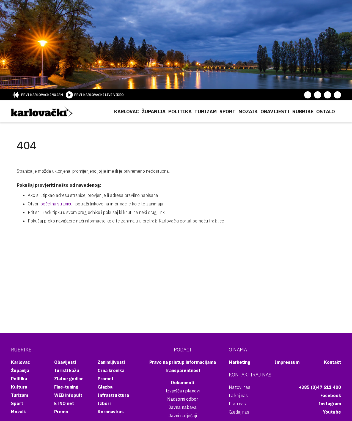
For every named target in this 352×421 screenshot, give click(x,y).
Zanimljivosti (111, 362)
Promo (61, 411)
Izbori (104, 403)
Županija (154, 111)
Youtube (332, 412)
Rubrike (303, 111)
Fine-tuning (66, 387)
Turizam (205, 111)
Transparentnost (182, 370)
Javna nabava (183, 407)
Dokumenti (182, 382)
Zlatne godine (69, 378)
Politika (180, 111)
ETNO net (64, 403)
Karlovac (126, 111)
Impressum (287, 362)
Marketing (239, 362)
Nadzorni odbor (182, 399)
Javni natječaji (183, 415)
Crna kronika (111, 370)
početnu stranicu (56, 204)
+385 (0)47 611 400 (320, 387)
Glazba (105, 387)
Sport (227, 111)
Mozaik (248, 111)
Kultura (19, 387)
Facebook (330, 395)
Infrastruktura (113, 395)
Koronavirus (111, 411)
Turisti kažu (66, 370)
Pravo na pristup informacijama (182, 362)
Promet (106, 378)
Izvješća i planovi (183, 391)
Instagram (330, 403)
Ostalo (325, 111)
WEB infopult (68, 395)
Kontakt (332, 362)
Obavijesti (275, 111)
